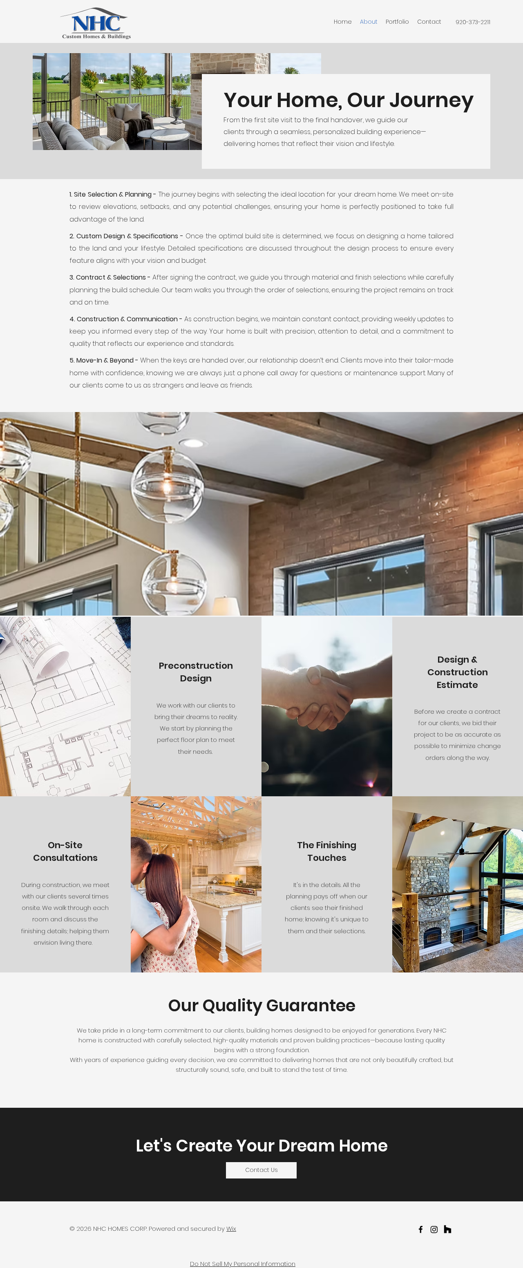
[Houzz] (447, 1229)
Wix (231, 1228)
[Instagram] (434, 1229)
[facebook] (420, 1229)
